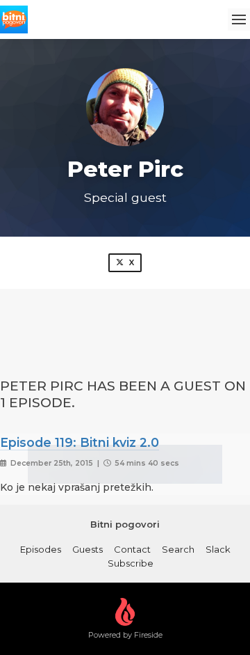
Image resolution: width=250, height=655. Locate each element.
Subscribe (130, 563)
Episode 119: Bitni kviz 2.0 (79, 442)
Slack (218, 549)
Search (178, 549)
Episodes (40, 549)
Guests (87, 549)
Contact (132, 549)
